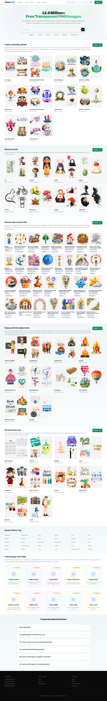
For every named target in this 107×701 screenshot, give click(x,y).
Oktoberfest (8, 109)
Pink (89, 542)
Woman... (36, 295)
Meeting (7, 542)
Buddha (7, 538)
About (73, 679)
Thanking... (55, 249)
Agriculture (7, 535)
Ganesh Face (45, 249)
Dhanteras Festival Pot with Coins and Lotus (81, 248)
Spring (89, 545)
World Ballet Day (33, 390)
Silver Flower (94, 249)
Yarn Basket (23, 295)
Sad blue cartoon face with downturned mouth (47, 269)
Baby (39, 535)
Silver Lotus (94, 251)
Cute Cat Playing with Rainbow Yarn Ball (20, 269)
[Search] (86, 2)
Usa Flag (90, 549)
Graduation (8, 490)
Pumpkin (7, 545)
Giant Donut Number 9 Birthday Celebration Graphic (33, 269)
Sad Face (44, 273)
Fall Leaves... (18, 249)
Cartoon (31, 180)
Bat (72, 535)
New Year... (47, 293)
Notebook (48, 35)
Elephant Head (44, 252)
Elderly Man (68, 273)
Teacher (38, 2)
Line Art (7, 209)
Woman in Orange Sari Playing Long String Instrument (37, 292)
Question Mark (25, 545)
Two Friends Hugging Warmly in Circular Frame (10, 292)
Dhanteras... (80, 251)
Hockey (73, 538)
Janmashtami (58, 109)
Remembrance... (70, 249)
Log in (91, 2)
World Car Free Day (84, 80)
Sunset (6, 549)
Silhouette (82, 209)
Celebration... (78, 295)
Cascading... (63, 293)
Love (89, 538)
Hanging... (8, 273)
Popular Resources (10, 681)
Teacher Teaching (9, 360)
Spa (72, 545)
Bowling (31, 419)
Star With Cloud (93, 293)
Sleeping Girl (79, 273)
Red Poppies (69, 251)
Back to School (29, 2)
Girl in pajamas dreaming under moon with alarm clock (81, 269)
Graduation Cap (74, 35)
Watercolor (32, 209)
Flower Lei (8, 317)
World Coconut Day (84, 109)
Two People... (9, 295)
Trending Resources (10, 679)
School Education (9, 419)
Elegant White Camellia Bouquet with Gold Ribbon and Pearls (65, 292)
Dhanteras (80, 249)
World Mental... (8, 250)
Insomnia (78, 271)
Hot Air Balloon (83, 390)
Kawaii (81, 180)
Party (80, 461)
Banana (57, 535)
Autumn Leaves (19, 251)
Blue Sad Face (45, 271)
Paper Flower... (51, 317)
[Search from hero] (83, 29)
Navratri (36, 293)
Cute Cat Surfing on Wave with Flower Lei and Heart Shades (10, 313)
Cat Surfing (8, 315)
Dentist (23, 538)
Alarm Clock (31, 251)
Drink (39, 538)
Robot (39, 545)
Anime (56, 180)
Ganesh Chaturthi (9, 139)
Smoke (56, 545)
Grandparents (33, 360)
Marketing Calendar (10, 686)
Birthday (31, 461)
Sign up (98, 2)
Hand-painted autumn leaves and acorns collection (20, 248)
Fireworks (47, 295)
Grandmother (58, 360)
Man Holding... (80, 317)
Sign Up (40, 681)
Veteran (93, 273)
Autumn (45, 2)
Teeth (39, 549)
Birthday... (77, 293)
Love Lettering (65, 317)
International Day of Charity (36, 80)
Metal (22, 542)
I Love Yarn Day (19, 271)
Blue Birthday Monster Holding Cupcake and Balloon (80, 292)
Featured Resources (10, 683)
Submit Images (42, 683)
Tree (56, 549)
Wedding (56, 461)
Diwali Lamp (58, 273)
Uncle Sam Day (33, 139)
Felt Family (28, 315)
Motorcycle (41, 542)
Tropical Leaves (75, 549)
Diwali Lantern (9, 271)
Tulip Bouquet (90, 317)
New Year (7, 519)
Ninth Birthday (31, 271)
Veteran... (93, 271)
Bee (89, 535)
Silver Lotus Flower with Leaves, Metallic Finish (95, 248)
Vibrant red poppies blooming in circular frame (70, 248)
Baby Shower (82, 490)
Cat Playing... (19, 273)
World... (7, 293)
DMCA (73, 681)
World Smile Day (58, 80)
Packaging (57, 390)
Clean (10, 2)
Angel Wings (24, 535)
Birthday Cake (31, 273)
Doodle (56, 209)
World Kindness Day (10, 390)
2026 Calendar (9, 461)
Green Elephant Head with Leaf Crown (45, 248)
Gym (56, 538)
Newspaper (58, 542)
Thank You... (55, 251)
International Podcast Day (36, 109)
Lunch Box (56, 35)
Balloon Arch (37, 317)
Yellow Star (92, 295)
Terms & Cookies (76, 683)
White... (62, 295)
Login (39, 679)
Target (23, 549)
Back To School (33, 490)
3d (5, 180)
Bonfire (81, 360)
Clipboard (64, 35)
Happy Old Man (69, 271)
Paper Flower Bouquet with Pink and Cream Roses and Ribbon (53, 313)
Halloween (20, 2)
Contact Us (75, 686)
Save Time (31, 249)
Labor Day (39, 35)
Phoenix (73, 542)
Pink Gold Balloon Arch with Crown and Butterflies (39, 313)
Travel (31, 519)
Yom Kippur (8, 80)
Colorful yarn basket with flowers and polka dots (25, 292)
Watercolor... (90, 315)
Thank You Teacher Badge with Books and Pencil (57, 248)
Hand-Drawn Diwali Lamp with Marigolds (59, 269)
